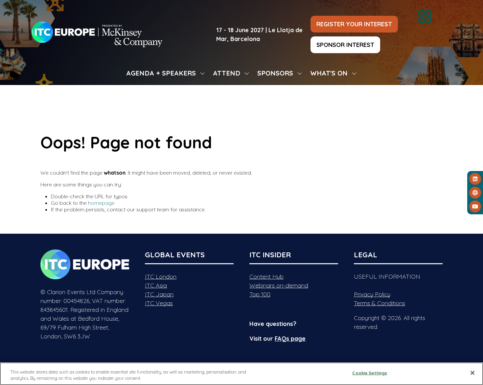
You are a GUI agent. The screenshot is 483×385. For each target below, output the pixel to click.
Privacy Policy (372, 294)
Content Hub (266, 276)
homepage (101, 203)
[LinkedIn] (475, 179)
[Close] (472, 373)
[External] (475, 193)
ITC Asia (156, 285)
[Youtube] (475, 206)
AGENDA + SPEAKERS (161, 73)
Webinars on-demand (278, 285)
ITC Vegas (159, 303)
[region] (241, 373)
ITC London (160, 276)
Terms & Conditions (379, 303)
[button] (354, 24)
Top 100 (259, 294)
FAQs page (290, 338)
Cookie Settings (369, 372)
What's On (329, 73)
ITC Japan (159, 294)
